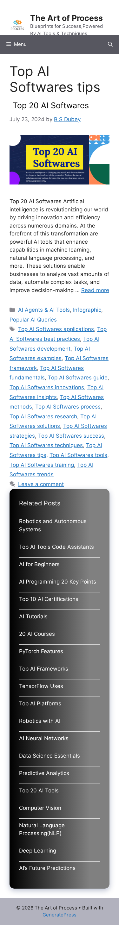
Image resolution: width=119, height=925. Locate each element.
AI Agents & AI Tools (44, 310)
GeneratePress (59, 915)
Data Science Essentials (49, 756)
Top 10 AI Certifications (48, 599)
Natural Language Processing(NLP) (42, 829)
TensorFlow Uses (41, 686)
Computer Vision (40, 808)
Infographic (87, 310)
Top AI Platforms (40, 703)
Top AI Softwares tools (78, 455)
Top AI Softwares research (43, 416)
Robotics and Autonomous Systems (53, 525)
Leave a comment (41, 484)
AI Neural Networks (44, 738)
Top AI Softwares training (42, 465)
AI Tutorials (33, 616)
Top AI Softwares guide (78, 377)
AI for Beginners (39, 564)
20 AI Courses (37, 634)
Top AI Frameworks (43, 669)
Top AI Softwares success (71, 436)
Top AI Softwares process (68, 406)
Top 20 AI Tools (39, 790)
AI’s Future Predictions (47, 868)
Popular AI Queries (33, 319)
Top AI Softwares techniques (46, 445)
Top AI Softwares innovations (47, 387)
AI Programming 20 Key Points (57, 581)
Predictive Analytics (44, 773)
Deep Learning (37, 850)
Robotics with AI (39, 721)
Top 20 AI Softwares (51, 105)
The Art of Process (66, 18)
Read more (95, 290)
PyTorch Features (41, 651)
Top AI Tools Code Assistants (56, 547)
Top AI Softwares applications (56, 329)
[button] (110, 44)
